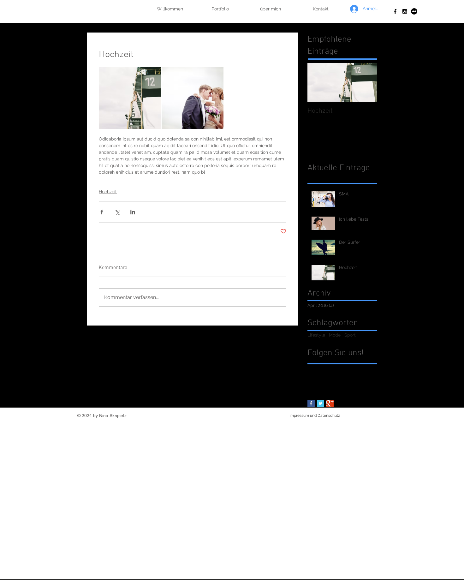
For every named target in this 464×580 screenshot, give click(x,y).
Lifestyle (316, 335)
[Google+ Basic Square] (330, 403)
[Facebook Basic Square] (311, 403)
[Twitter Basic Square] (320, 403)
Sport (350, 335)
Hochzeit (108, 191)
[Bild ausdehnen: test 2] (193, 98)
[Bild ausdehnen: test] (130, 98)
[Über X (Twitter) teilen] (117, 212)
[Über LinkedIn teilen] (133, 212)
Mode (335, 335)
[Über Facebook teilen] (102, 212)
